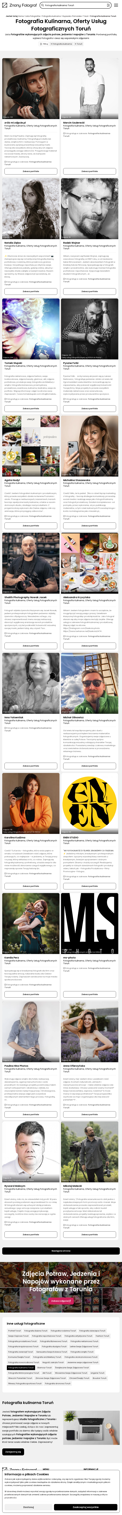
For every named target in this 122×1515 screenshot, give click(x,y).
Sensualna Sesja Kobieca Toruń (51, 1351)
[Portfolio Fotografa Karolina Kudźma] (31, 803)
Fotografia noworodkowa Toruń (23, 1362)
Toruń (86, 16)
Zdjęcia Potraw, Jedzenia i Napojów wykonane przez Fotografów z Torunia (61, 1281)
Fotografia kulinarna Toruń (21, 1367)
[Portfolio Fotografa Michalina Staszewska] (89, 446)
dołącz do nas (35, 1426)
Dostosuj (28, 1507)
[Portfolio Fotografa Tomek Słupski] (31, 328)
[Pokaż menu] (116, 5)
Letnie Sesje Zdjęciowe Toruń (84, 1346)
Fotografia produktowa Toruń (22, 1341)
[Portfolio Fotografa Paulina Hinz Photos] (31, 1031)
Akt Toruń (47, 1373)
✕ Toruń (78, 44)
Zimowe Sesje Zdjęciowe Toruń (51, 1378)
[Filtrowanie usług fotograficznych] (108, 5)
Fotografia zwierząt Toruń (20, 1351)
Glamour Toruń (44, 1367)
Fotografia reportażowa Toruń (46, 1336)
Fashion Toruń (102, 1336)
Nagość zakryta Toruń (53, 1362)
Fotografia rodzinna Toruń (63, 1330)
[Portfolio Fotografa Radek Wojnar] (89, 208)
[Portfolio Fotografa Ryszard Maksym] (31, 1151)
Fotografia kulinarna (51, 16)
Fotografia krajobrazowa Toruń (23, 1346)
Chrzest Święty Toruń (79, 1378)
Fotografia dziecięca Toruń (92, 1330)
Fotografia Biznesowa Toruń (53, 1341)
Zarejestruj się (13, 1451)
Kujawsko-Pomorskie (72, 16)
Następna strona (61, 1250)
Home (21, 16)
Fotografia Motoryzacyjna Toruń (23, 1373)
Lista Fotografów (32, 16)
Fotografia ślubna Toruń (35, 1330)
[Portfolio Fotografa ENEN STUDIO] (89, 803)
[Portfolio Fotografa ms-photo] (89, 923)
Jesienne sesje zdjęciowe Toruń (82, 1362)
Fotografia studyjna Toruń (54, 1346)
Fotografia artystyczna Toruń (78, 1336)
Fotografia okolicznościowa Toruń (81, 1357)
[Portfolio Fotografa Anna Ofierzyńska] (89, 1031)
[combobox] (76, 5)
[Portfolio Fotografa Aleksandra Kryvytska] (89, 563)
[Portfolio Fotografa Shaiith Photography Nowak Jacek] (31, 563)
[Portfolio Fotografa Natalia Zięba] (31, 208)
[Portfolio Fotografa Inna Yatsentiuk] (31, 683)
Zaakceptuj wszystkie (86, 1507)
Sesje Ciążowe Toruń (18, 1336)
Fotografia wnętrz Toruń (82, 1351)
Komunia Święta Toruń (19, 1357)
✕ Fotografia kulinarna (61, 44)
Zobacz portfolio (31, 171)
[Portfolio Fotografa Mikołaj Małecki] (89, 1151)
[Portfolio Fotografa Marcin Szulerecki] (89, 88)
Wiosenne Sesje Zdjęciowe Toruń (71, 1373)
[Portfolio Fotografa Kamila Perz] (31, 923)
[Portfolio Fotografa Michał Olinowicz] (89, 683)
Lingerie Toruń (97, 1373)
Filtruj (45, 44)
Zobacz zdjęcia (60, 1300)
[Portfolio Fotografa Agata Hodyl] (31, 446)
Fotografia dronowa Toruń (57, 1383)
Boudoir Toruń (99, 1378)
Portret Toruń (14, 1330)
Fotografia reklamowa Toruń (84, 1341)
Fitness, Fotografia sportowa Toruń (25, 1383)
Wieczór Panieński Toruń (20, 1378)
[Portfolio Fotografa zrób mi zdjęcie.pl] (31, 88)
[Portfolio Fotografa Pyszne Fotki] (89, 328)
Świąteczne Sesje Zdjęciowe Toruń (72, 1367)
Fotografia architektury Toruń (47, 1357)
